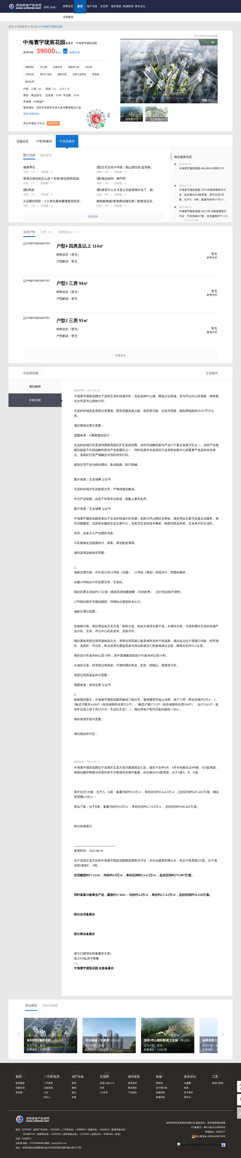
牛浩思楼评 (67, 141)
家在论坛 (140, 6)
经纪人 (47, 1097)
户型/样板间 (44, 141)
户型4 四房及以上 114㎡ (79, 246)
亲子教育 (188, 1092)
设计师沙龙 (161, 1087)
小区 (46, 1092)
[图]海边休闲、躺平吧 (111, 178)
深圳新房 (22, 26)
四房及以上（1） (69, 232)
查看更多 (93, 216)
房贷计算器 (217, 1083)
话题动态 (23, 141)
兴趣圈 (187, 1083)
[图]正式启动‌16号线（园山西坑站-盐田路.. (124, 167)
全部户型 (64, 89)
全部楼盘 (68, 17)
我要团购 (53, 123)
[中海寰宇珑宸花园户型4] (38, 256)
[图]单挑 (28, 189)
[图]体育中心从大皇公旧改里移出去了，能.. (125, 189)
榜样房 (159, 1083)
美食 (186, 1087)
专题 (74, 1097)
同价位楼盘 (50, 1005)
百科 (102, 1087)
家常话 (187, 1097)
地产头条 (92, 6)
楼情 (74, 1087)
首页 (11, 26)
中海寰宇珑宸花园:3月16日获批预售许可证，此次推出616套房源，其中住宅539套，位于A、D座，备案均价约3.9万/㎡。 (203, 194)
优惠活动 (20, 1087)
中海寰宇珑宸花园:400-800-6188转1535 (201, 168)
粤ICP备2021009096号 (214, 1127)
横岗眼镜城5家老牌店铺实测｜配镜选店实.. (125, 201)
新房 (80, 6)
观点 (74, 1092)
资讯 (74, 1083)
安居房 (104, 6)
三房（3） (46, 232)
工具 (215, 1076)
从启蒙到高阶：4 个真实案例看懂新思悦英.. (52, 201)
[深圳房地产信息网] (33, 1121)
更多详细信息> (31, 113)
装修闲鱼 (160, 1097)
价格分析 (35, 400)
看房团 (19, 1092)
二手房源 (48, 1083)
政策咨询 (132, 1083)
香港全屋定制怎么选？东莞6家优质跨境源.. (51, 178)
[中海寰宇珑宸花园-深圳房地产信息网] (169, 70)
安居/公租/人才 (107, 1083)
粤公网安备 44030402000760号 (210, 1136)
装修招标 (160, 1092)
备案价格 (74, 52)
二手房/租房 (51, 1076)
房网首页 (68, 6)
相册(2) (206, 100)
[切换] (53, 7)
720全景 (104, 1092)
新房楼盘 (20, 1083)
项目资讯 (46, 155)
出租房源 (48, 1087)
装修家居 (128, 6)
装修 (159, 1076)
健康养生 (29, 167)
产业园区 (132, 1092)
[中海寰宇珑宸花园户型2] (38, 331)
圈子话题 (29, 155)
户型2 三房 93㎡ (72, 320)
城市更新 (116, 6)
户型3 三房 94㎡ (72, 283)
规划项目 (132, 1087)
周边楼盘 (31, 1005)
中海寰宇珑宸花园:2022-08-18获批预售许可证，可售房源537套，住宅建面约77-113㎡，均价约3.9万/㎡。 (203, 216)
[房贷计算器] (64, 52)
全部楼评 (212, 373)
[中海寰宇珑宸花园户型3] (38, 294)
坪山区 (34, 26)
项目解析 (35, 386)
